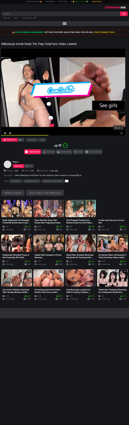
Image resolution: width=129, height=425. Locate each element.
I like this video (56, 145)
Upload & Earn (28, 18)
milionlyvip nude (32, 181)
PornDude (50, 1)
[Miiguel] (7, 164)
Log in (15, 18)
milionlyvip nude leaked (53, 181)
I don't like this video (59, 145)
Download (50, 152)
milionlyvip (15, 181)
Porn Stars (63, 1)
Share (80, 152)
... (66, 181)
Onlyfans (31, 140)
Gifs (42, 140)
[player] (10, 133)
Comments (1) (95, 152)
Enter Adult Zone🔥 (35, 1)
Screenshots (66, 152)
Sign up (6, 18)
